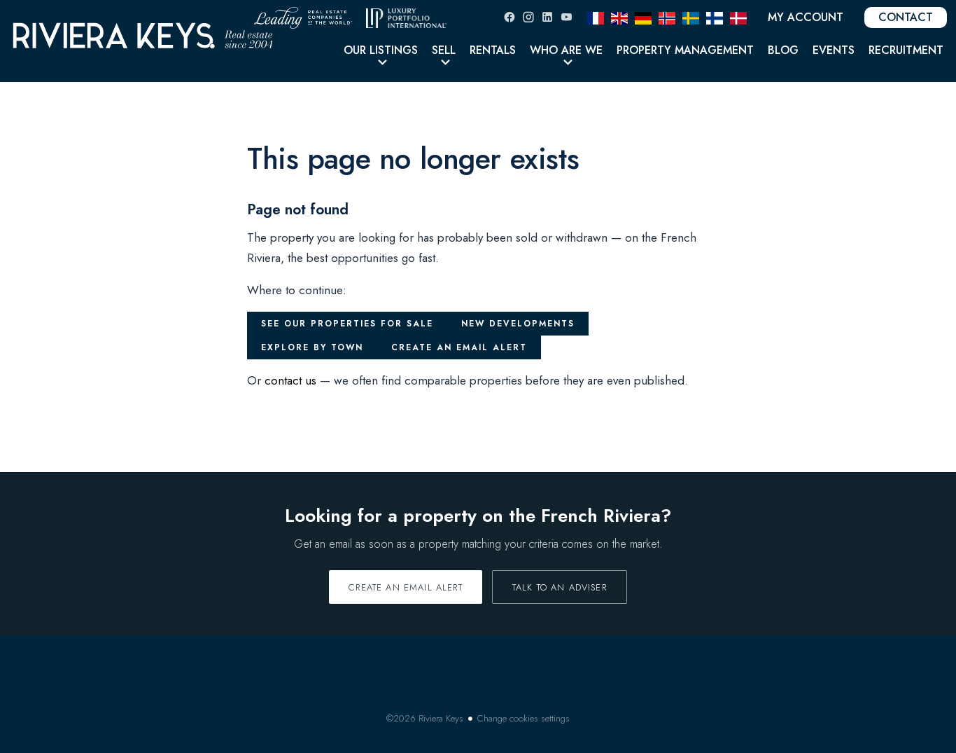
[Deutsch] (643, 17)
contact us (290, 380)
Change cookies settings (523, 718)
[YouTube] (566, 17)
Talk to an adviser (559, 587)
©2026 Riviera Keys (424, 718)
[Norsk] (667, 17)
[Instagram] (528, 17)
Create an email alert (459, 347)
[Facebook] (509, 17)
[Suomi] (714, 17)
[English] (619, 17)
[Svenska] (690, 17)
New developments (518, 323)
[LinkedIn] (547, 17)
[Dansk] (738, 17)
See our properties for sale (347, 323)
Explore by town (312, 347)
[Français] (595, 17)
